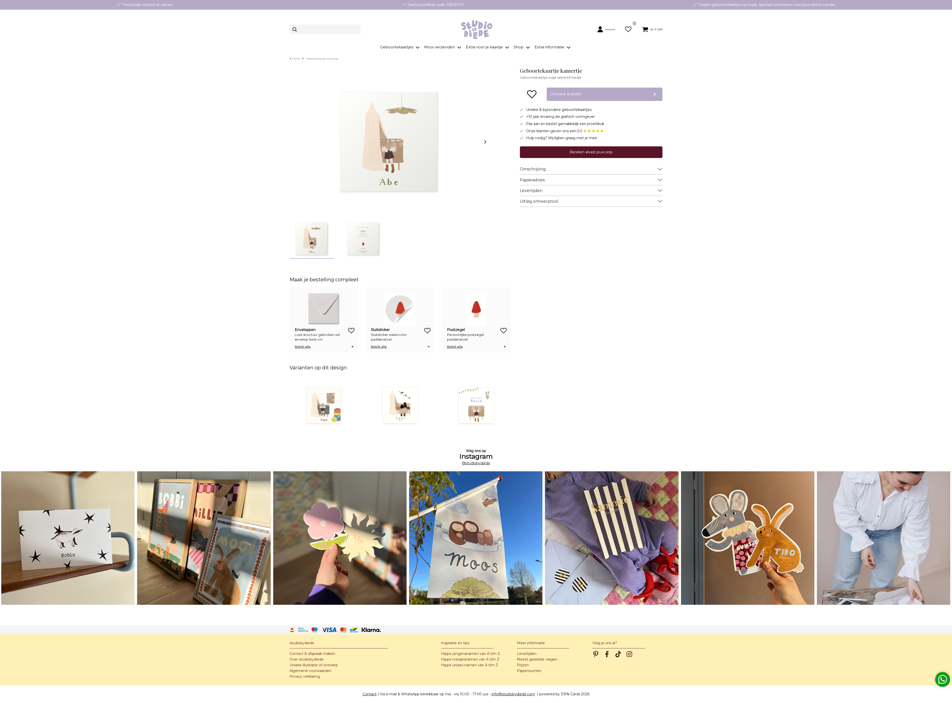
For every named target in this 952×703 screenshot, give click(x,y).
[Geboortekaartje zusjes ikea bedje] (400, 405)
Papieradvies (532, 180)
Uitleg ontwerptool (539, 201)
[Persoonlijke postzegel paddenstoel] (476, 309)
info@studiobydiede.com (513, 694)
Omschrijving (533, 169)
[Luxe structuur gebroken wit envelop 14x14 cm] (324, 309)
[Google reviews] (593, 131)
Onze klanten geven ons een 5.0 (554, 131)
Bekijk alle (303, 347)
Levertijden (531, 190)
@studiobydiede (476, 463)
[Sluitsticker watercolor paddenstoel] (400, 309)
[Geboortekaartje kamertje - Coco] (324, 405)
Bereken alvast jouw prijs (591, 152)
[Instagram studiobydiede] (68, 538)
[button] (608, 29)
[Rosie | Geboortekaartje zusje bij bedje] (476, 405)
